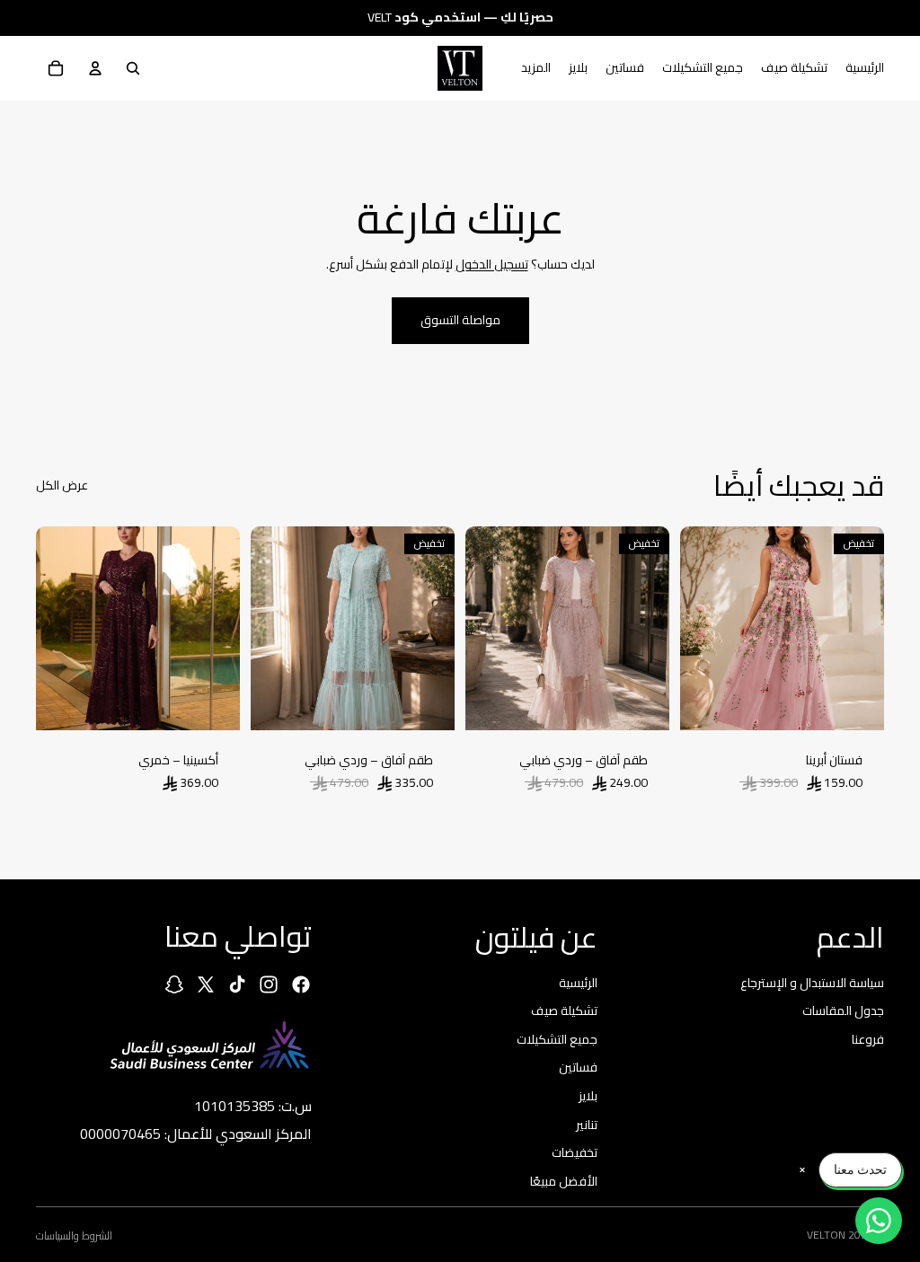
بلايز (588, 1096)
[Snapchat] (174, 984)
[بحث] (133, 68)
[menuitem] (536, 68)
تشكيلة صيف (564, 1010)
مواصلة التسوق (460, 319)
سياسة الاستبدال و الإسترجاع (812, 981)
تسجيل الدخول (492, 264)
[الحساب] (95, 68)
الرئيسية (578, 981)
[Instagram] (268, 984)
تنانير (586, 1123)
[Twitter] (206, 984)
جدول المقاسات (843, 1010)
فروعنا (868, 1038)
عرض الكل (62, 486)
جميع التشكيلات (557, 1038)
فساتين (578, 1067)
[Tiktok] (237, 984)
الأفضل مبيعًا (563, 1180)
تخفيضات (574, 1152)
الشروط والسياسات (74, 1235)
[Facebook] (301, 984)
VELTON (826, 1234)
